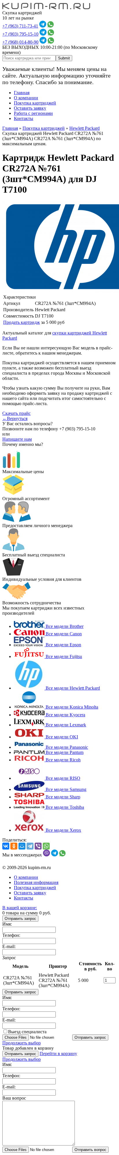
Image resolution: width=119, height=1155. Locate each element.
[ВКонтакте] (5, 846)
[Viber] (38, 846)
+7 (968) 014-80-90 (20, 42)
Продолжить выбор (21, 1042)
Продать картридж (21, 322)
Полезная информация (36, 882)
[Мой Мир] (21, 846)
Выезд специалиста (27, 1031)
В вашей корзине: (19, 907)
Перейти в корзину (58, 1053)
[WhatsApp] (46, 846)
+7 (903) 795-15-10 (20, 34)
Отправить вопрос (90, 1150)
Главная (21, 92)
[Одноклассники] (13, 846)
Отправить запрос (20, 918)
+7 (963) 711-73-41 (20, 26)
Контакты (23, 118)
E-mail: (9, 946)
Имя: (7, 924)
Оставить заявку (30, 108)
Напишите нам (17, 439)
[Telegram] (30, 846)
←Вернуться (14, 418)
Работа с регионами (33, 113)
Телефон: (11, 935)
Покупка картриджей (35, 102)
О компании (26, 97)
